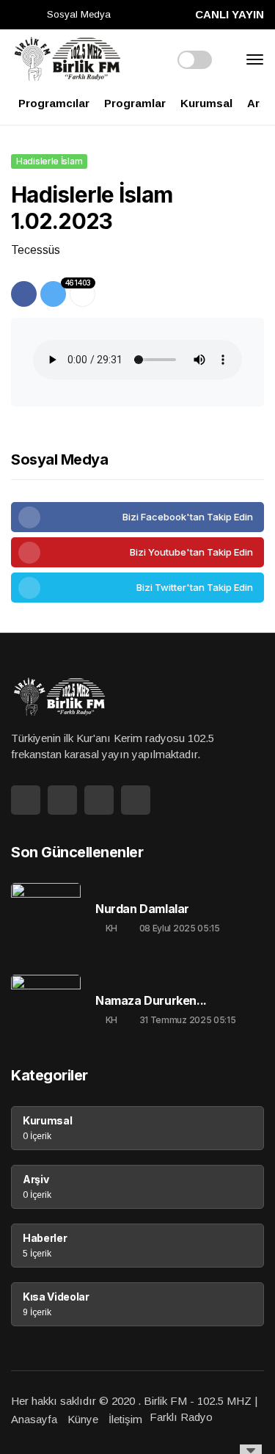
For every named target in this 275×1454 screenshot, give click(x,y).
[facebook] (137, 517)
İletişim (125, 1419)
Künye (82, 1419)
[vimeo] (137, 587)
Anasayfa (34, 1419)
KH (111, 928)
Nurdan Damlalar (142, 909)
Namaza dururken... (151, 1001)
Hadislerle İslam (49, 161)
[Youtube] (137, 552)
